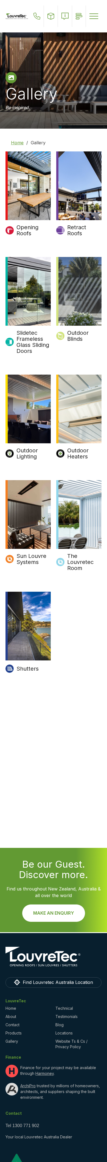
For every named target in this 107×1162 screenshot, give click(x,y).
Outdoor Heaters (78, 453)
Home (17, 142)
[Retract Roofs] (79, 185)
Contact (12, 1024)
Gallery (11, 1041)
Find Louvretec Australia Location (58, 982)
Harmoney (44, 1073)
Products (13, 1033)
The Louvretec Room (80, 562)
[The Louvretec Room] (79, 514)
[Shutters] (28, 626)
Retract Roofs (76, 230)
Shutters (27, 668)
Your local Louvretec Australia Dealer (38, 1137)
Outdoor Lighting (27, 453)
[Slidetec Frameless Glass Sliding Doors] (28, 291)
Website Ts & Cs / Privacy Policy (71, 1044)
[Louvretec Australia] (16, 16)
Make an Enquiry (53, 913)
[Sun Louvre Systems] (28, 514)
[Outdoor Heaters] (79, 409)
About (10, 1016)
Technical (64, 1008)
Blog (59, 1024)
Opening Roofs (27, 230)
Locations (64, 1033)
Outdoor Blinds (78, 336)
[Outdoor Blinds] (79, 291)
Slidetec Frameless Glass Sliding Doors (32, 342)
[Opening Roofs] (28, 185)
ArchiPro (28, 1085)
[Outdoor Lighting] (28, 409)
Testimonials (66, 1016)
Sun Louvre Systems (31, 559)
